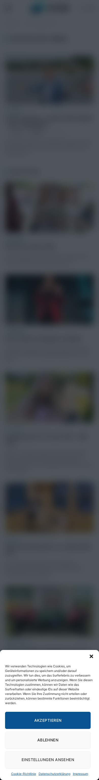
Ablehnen (48, 740)
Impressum (80, 774)
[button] (91, 656)
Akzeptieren (48, 720)
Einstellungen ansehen (48, 759)
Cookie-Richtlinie (23, 774)
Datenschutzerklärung (54, 774)
